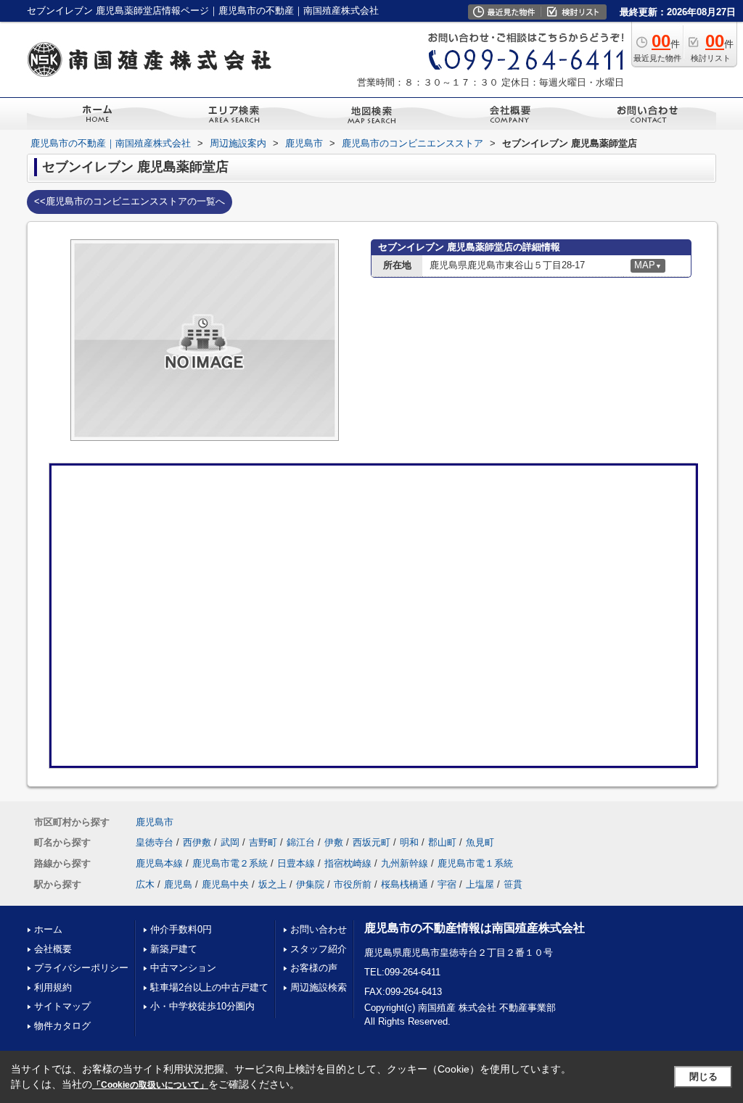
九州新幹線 (404, 863)
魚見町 (480, 842)
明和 (409, 842)
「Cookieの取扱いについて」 (150, 1085)
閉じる (703, 1076)
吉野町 (263, 842)
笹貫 (513, 884)
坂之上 (272, 884)
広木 (145, 884)
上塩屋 (480, 884)
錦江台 (301, 842)
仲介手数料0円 (181, 929)
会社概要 (53, 948)
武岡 (230, 842)
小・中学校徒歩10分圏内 (202, 1006)
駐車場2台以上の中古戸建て (209, 987)
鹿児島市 (154, 822)
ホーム (48, 929)
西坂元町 (371, 842)
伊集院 (310, 884)
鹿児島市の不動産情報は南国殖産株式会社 (474, 928)
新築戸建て (173, 948)
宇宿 (447, 884)
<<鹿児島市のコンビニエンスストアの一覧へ (129, 201)
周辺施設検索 (318, 987)
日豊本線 (296, 863)
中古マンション (183, 967)
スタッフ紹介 (318, 948)
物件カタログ (62, 1025)
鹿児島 (178, 884)
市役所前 (353, 884)
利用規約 (53, 987)
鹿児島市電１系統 (475, 863)
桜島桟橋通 (404, 884)
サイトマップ (62, 1006)
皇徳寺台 (154, 842)
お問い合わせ (318, 929)
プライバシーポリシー (81, 967)
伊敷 (333, 842)
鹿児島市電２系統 (230, 863)
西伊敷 (197, 842)
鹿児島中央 (225, 884)
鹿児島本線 (159, 863)
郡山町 (442, 842)
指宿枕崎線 (348, 863)
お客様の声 (313, 967)
